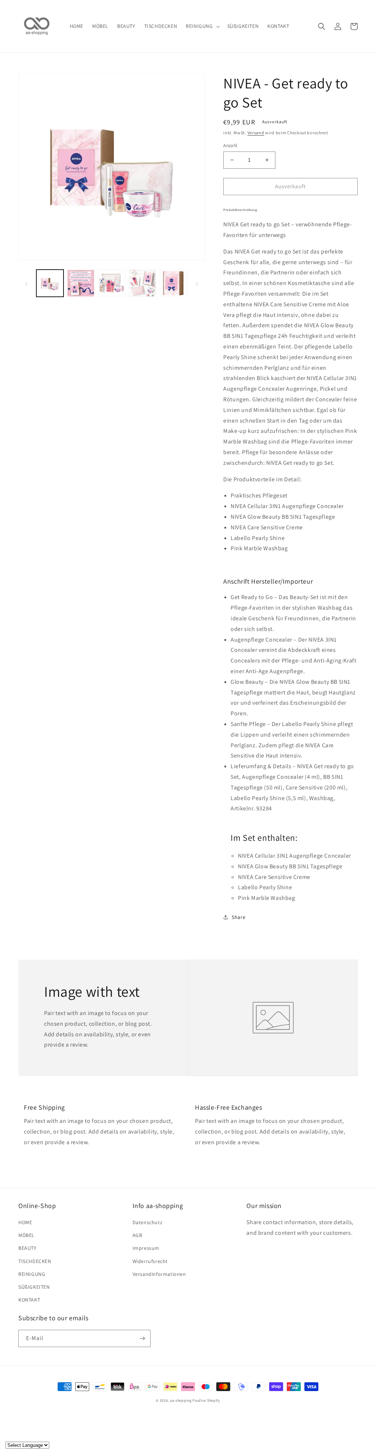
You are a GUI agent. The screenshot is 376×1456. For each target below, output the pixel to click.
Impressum (146, 1248)
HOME (25, 1222)
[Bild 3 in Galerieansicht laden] (111, 283)
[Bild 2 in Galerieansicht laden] (80, 283)
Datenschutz (148, 1222)
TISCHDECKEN (34, 1261)
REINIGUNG (31, 1274)
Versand (255, 132)
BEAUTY (27, 1248)
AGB (137, 1235)
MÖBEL (26, 1235)
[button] (202, 26)
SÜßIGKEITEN (34, 1287)
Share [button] (238, 917)
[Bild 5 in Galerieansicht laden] (173, 283)
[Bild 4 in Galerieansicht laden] (142, 283)
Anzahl (230, 145)
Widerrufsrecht (150, 1261)
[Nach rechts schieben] (197, 283)
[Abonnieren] (142, 1338)
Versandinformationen (159, 1274)
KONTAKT (29, 1299)
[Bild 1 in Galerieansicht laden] (50, 283)
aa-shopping (181, 1400)
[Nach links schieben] (26, 283)
